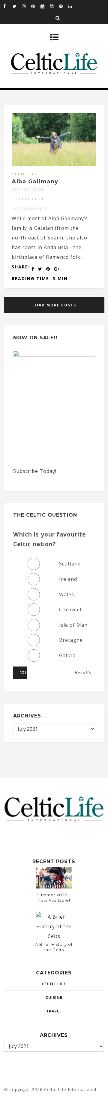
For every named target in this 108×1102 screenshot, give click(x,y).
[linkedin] (72, 6)
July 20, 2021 (28, 189)
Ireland (68, 579)
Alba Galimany (35, 181)
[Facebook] (7, 6)
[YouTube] (54, 6)
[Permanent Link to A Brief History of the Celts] (54, 936)
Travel (54, 1011)
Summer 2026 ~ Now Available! (54, 897)
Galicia (67, 655)
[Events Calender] (45, 6)
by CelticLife (28, 199)
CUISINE (54, 997)
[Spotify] (63, 6)
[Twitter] (17, 6)
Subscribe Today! (34, 471)
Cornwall (70, 609)
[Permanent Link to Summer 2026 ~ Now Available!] (54, 886)
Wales (66, 594)
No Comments (29, 208)
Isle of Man (73, 625)
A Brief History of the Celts (54, 947)
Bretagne (71, 640)
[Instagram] (26, 6)
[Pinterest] (35, 6)
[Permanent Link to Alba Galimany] (54, 164)
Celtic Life (25, 174)
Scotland (70, 563)
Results (82, 672)
